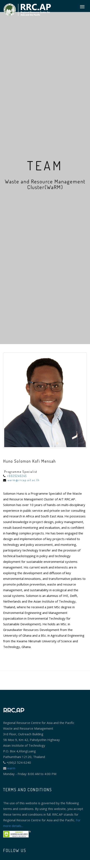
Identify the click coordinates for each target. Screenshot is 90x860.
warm (10, 768)
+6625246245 (17, 476)
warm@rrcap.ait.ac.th (24, 480)
